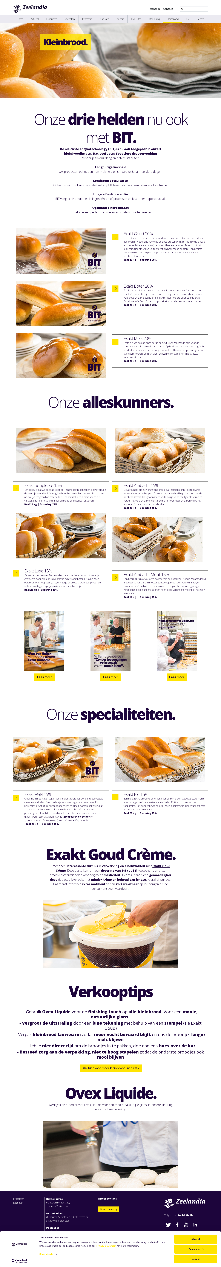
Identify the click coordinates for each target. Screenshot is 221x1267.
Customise (194, 1249)
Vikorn (201, 19)
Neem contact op (108, 1209)
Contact (168, 9)
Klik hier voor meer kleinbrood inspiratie (111, 1068)
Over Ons (136, 19)
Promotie (87, 19)
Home (20, 19)
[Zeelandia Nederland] (30, 9)
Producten (51, 19)
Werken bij (154, 19)
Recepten (69, 19)
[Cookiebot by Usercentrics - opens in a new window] (19, 1261)
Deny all (196, 1259)
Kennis (120, 19)
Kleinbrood (173, 19)
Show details (46, 1254)
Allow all (195, 1239)
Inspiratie (104, 19)
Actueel (35, 19)
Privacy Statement (106, 1246)
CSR (188, 19)
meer (44, 677)
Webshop (155, 9)
